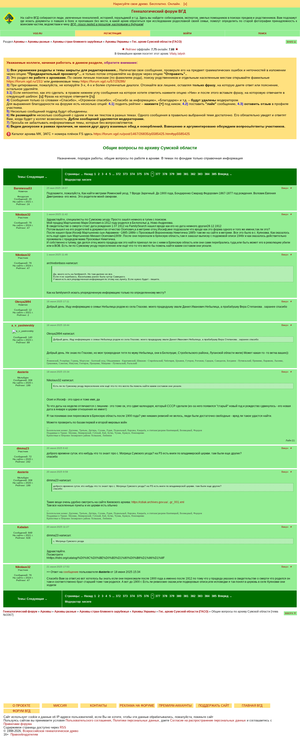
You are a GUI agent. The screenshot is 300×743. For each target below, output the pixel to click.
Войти (187, 33)
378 (164, 174)
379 (171, 174)
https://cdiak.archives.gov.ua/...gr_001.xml (157, 502)
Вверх (284, 188)
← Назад (87, 174)
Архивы (19, 41)
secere (86, 179)
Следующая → (37, 177)
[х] (185, 4)
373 (125, 174)
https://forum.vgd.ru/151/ (25, 81)
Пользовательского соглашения (88, 720)
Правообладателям (24, 734)
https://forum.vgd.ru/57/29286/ (103, 81)
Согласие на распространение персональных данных (208, 720)
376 (146, 174)
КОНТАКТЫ (98, 705)
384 (207, 174)
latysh (181, 53)
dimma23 (23, 448)
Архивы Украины (117, 41)
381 (186, 174)
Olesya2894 (23, 301)
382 (193, 174)
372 (118, 174)
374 (132, 174)
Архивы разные (39, 41)
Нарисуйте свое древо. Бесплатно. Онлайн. (147, 4)
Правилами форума (18, 724)
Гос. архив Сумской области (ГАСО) (157, 41)
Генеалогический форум (20, 611)
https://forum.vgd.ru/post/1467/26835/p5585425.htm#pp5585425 (142, 134)
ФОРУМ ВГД (21, 711)
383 (200, 174)
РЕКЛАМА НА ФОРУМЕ (137, 705)
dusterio (22, 372)
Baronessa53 (23, 188)
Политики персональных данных (136, 720)
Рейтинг (131, 49)
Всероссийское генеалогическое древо (50, 731)
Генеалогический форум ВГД (158, 11)
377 (157, 174)
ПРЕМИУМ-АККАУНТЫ (175, 705)
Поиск (262, 33)
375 (139, 174)
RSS (63, 727)
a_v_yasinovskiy (22, 325)
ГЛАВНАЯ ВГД (252, 705)
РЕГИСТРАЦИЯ (112, 33)
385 (214, 174)
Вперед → (225, 174)
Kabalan (22, 527)
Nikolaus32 (22, 214)
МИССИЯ (60, 705)
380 (178, 174)
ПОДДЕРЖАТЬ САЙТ (214, 705)
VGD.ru (37, 33)
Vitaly (172, 53)
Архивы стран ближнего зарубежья (77, 41)
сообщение (71, 572)
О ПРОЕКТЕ (21, 705)
